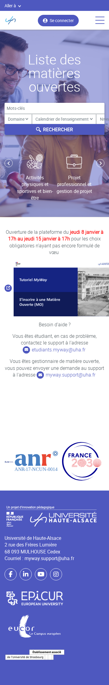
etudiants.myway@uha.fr (58, 349)
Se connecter (62, 20)
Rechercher (58, 129)
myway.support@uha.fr (70, 374)
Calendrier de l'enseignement (62, 119)
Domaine (16, 119)
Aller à (10, 5)
